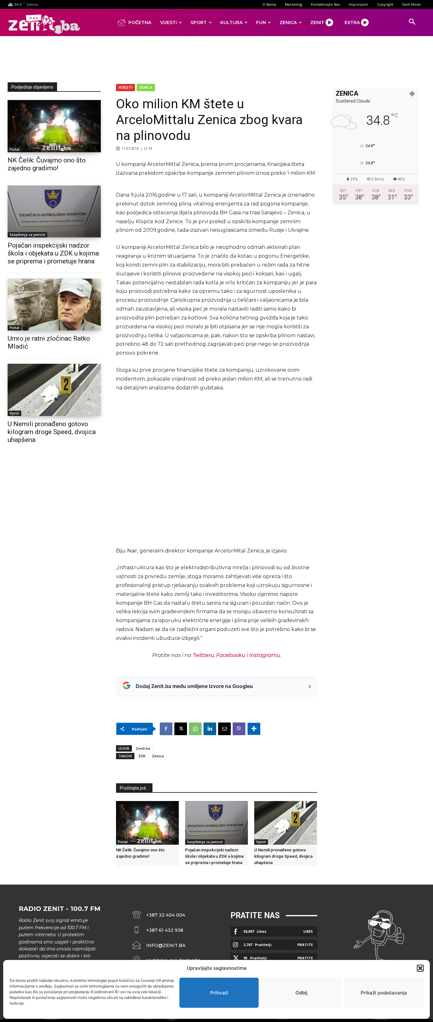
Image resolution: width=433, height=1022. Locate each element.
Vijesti (14, 413)
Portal (14, 149)
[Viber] (239, 728)
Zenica (145, 87)
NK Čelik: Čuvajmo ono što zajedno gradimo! (47, 164)
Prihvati (219, 993)
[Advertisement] (216, 58)
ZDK (141, 756)
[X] (180, 728)
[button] (420, 968)
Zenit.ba (143, 748)
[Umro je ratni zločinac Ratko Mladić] (54, 305)
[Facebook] (166, 728)
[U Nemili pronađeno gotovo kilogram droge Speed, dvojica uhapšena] (54, 390)
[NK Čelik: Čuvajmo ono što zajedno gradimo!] (54, 126)
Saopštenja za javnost (27, 234)
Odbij (301, 993)
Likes (308, 931)
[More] (254, 728)
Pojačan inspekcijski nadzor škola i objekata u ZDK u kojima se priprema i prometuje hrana (53, 253)
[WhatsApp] (195, 728)
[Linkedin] (210, 728)
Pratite (305, 944)
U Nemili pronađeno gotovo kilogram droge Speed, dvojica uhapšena (52, 432)
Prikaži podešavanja (384, 993)
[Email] (224, 728)
